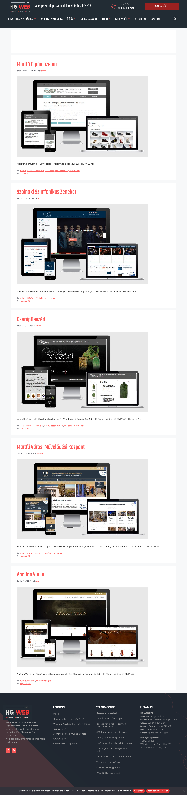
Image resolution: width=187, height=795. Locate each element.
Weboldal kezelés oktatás (108, 773)
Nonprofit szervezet (35, 170)
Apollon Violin (30, 575)
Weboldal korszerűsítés (46, 298)
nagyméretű (25, 301)
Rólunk (104, 19)
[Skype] (14, 750)
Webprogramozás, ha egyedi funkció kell (113, 749)
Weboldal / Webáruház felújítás (57, 19)
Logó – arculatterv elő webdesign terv (114, 743)
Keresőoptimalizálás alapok (109, 718)
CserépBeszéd (31, 320)
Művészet (31, 298)
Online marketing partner (108, 767)
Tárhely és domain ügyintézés (110, 737)
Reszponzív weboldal (106, 713)
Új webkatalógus (43, 680)
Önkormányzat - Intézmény (56, 170)
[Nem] (183, 791)
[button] (175, 18)
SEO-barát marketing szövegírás (111, 732)
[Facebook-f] (8, 750)
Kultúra (23, 170)
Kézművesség (50, 425)
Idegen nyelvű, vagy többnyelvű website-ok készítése (111, 725)
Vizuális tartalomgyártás (108, 762)
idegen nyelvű (25, 683)
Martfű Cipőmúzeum (37, 64)
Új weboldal (74, 170)
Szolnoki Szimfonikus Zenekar (46, 192)
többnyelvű (24, 428)
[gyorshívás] (113, 6)
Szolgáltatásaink (88, 19)
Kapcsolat (155, 19)
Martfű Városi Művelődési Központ (51, 447)
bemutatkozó (25, 173)
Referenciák (140, 19)
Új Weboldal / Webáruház (21, 19)
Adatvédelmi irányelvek (158, 791)
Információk (121, 19)
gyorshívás (123, 4)
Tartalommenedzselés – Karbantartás (114, 756)
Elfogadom (139, 791)
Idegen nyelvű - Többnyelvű (31, 425)
